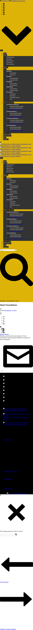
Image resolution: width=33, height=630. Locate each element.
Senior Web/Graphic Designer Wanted (14, 410)
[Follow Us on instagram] (8, 431)
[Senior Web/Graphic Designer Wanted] (15, 409)
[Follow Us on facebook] (1, 431)
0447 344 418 (8, 479)
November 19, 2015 (10, 310)
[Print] (0, 327)
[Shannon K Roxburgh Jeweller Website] (29, 390)
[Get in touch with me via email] (18, 370)
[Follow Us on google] (4, 431)
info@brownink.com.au (18, 1)
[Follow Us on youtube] (16, 431)
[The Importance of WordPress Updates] (15, 423)
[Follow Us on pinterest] (11, 431)
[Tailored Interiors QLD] (19, 383)
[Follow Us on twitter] (13, 431)
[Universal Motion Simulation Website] (28, 401)
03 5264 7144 (5, 1)
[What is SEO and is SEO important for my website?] (18, 416)
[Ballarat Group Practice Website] (25, 394)
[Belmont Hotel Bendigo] (20, 387)
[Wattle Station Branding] (20, 376)
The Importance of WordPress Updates (15, 424)
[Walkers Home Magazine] (20, 380)
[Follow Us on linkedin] (6, 431)
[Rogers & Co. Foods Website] (22, 397)
